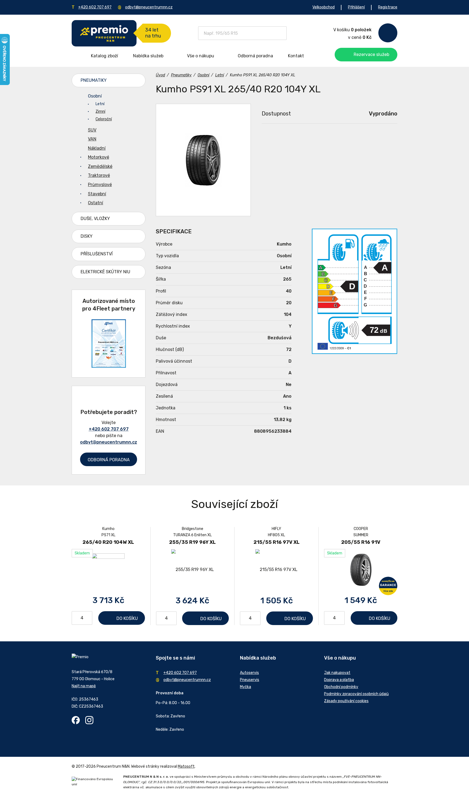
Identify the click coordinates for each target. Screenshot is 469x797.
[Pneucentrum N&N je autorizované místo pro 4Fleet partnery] (108, 366)
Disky (87, 236)
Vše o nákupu (200, 55)
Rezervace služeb (371, 54)
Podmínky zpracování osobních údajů (356, 694)
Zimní (100, 111)
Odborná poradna (255, 55)
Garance (388, 586)
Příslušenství (97, 253)
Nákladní (97, 148)
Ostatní (95, 202)
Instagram (89, 720)
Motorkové (98, 157)
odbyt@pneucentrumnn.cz (149, 7)
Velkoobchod (323, 7)
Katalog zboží (104, 55)
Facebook (76, 720)
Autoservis (249, 672)
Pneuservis (249, 679)
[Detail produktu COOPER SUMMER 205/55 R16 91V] (360, 569)
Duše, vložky (95, 218)
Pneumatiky (94, 80)
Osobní (95, 96)
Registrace (387, 7)
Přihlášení (356, 7)
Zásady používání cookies (346, 701)
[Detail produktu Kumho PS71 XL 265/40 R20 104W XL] (108, 569)
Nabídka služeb (148, 55)
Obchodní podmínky (341, 687)
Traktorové (99, 175)
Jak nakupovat (337, 672)
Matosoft (186, 766)
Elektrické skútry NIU (105, 271)
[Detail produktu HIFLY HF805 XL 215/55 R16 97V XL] (276, 569)
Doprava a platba (339, 679)
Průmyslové (100, 184)
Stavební (97, 193)
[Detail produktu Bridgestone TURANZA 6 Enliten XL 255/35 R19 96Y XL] (192, 569)
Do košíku (127, 618)
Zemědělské (100, 166)
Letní (100, 104)
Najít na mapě (84, 686)
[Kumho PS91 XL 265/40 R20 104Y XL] (203, 160)
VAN (92, 139)
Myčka (245, 687)
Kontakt (296, 55)
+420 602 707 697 (95, 7)
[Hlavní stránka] (104, 33)
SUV (92, 130)
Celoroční (104, 119)
